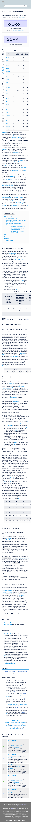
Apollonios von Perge (7, 590)
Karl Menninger (7, 655)
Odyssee (4, 354)
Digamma (9, 425)
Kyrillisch (26, 727)
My (7, 90)
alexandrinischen (15, 356)
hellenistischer (7, 166)
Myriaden (8, 539)
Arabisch (12, 722)
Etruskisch (17, 724)
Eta (7, 76)
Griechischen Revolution (18, 30)
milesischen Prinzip (16, 137)
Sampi (7, 129)
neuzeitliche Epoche (15, 205)
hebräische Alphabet (21, 196)
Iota (7, 82)
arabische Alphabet (6, 197)
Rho (7, 107)
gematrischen (11, 169)
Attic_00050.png (13, 780)
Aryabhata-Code (8, 624)
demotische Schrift (8, 400)
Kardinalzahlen (11, 181)
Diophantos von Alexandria (22, 558)
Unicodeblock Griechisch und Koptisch (17, 704)
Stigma (8, 71)
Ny (7, 93)
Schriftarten (21, 17)
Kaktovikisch (5, 727)
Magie (24, 170)
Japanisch (23, 725)
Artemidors (23, 336)
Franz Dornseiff (7, 634)
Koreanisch (20, 727)
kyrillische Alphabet (18, 197)
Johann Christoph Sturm (12, 709)
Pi (6, 101)
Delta (7, 65)
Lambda (8, 87)
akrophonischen (12, 253)
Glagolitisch (23, 724)
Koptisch (15, 727)
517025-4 (10, 637)
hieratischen (16, 152)
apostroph (12, 477)
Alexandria (4, 365)
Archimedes (21, 595)
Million (9, 538)
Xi (6, 96)
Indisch (18, 725)
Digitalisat (14, 662)
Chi (7, 121)
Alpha (7, 57)
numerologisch (23, 167)
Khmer (10, 727)
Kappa (7, 85)
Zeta (7, 74)
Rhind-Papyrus (13, 397)
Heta (17, 289)
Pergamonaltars (6, 361)
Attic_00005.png (13, 745)
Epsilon (8, 68)
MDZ (7, 713)
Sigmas (27, 427)
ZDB (5, 637)
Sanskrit (18, 728)
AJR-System (14, 691)
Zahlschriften (15, 720)
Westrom (14, 200)
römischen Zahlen (8, 179)
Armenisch (17, 722)
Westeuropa (26, 200)
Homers (21, 353)
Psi (7, 123)
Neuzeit (21, 160)
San (14, 444)
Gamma (8, 63)
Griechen (4, 149)
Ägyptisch (6, 722)
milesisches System (18, 423)
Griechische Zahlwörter (9, 622)
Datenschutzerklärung (19, 820)
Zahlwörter (4, 132)
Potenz (24, 593)
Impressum (9, 820)
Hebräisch (13, 725)
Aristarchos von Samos (22, 555)
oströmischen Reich (8, 207)
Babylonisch (23, 722)
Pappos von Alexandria (7, 592)
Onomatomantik (15, 170)
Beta (7, 60)
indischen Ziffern (17, 161)
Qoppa (7, 104)
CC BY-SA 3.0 (16, 747)
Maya (9, 728)
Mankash (20, 745)
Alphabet (12, 135)
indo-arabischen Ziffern (7, 185)
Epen (23, 280)
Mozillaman (20, 744)
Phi (7, 118)
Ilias (24, 353)
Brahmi (6, 724)
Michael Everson (11, 698)
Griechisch (7, 725)
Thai (22, 728)
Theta (7, 79)
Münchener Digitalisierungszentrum (13, 662)
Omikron (8, 98)
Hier (17, 808)
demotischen (5, 154)
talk (24, 744)
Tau (7, 112)
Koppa (16, 435)
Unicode (4, 481)
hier (12, 808)
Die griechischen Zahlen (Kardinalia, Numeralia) (15, 671)
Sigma (7, 109)
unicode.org (17, 707)
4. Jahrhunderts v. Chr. (17, 401)
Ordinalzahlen (13, 176)
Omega (8, 126)
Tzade (5, 445)
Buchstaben (3, 69)
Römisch (13, 728)
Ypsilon (8, 115)
